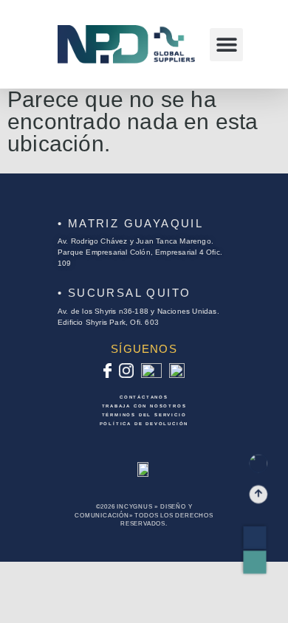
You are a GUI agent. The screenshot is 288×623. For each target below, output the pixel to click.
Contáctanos (144, 397)
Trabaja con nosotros (144, 406)
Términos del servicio (144, 415)
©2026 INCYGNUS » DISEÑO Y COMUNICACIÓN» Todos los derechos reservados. (144, 514)
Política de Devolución (144, 423)
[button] (226, 44)
